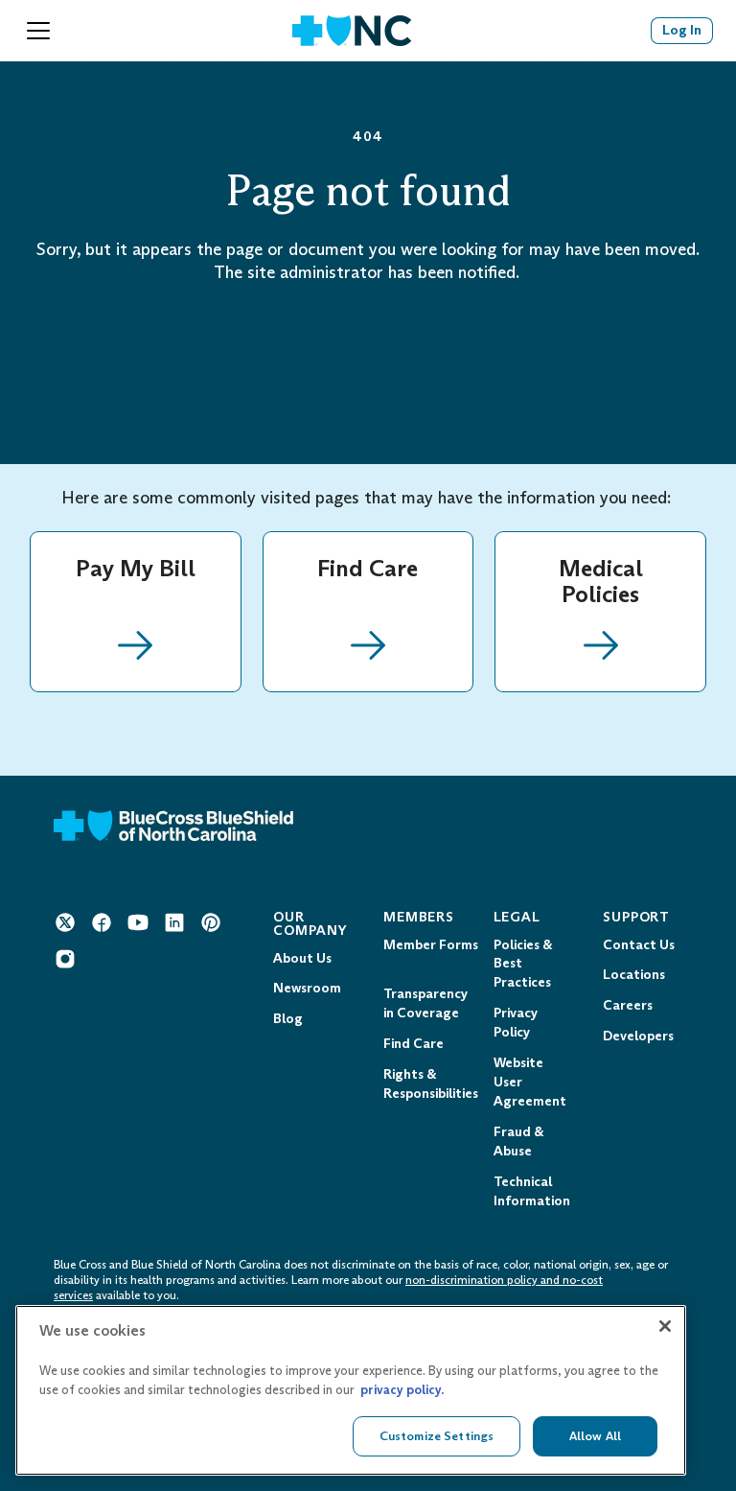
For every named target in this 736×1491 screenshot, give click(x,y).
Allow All (595, 1436)
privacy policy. (402, 1390)
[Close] (665, 1326)
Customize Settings (437, 1436)
